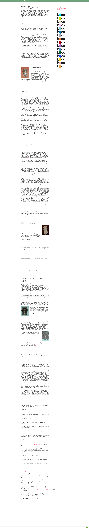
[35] (22, 486)
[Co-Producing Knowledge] (61, 26)
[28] (42, 293)
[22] (48, 211)
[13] (31, 145)
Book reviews (59, 8)
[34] (24, 356)
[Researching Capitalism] (61, 36)
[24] (27, 256)
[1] (34, 42)
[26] (27, 281)
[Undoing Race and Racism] (61, 40)
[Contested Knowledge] (61, 33)
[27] (36, 286)
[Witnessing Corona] (61, 43)
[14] (24, 155)
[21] (46, 203)
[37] (39, 377)
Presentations (60, 9)
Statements (60, 6)
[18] (22, 189)
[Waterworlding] (61, 16)
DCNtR (28, 1)
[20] (33, 198)
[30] (46, 312)
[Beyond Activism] (61, 19)
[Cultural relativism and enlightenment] (61, 67)
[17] (22, 184)
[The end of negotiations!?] (61, 57)
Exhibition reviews (64, 7)
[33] (36, 345)
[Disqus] (35, 515)
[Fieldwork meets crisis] (61, 50)
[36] (38, 367)
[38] (33, 379)
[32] (40, 325)
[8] (21, 418)
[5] (21, 412)
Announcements (65, 8)
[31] (23, 320)
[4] (32, 76)
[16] (22, 433)
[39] (45, 382)
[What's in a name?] (61, 64)
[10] (26, 121)
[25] (28, 278)
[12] (28, 142)
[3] (31, 65)
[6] (21, 414)
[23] (25, 245)
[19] (34, 197)
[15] (27, 157)
